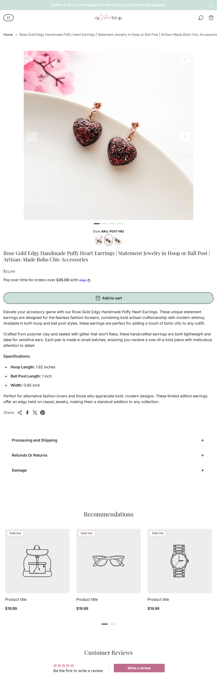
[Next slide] (185, 137)
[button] (97, 223)
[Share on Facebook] (27, 412)
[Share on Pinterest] (42, 412)
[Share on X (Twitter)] (35, 412)
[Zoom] (185, 59)
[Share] (19, 412)
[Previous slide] (32, 137)
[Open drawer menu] (8, 17)
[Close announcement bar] (211, 5)
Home (8, 35)
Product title (15, 599)
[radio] (99, 240)
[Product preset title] (37, 561)
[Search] (201, 17)
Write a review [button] (139, 668)
